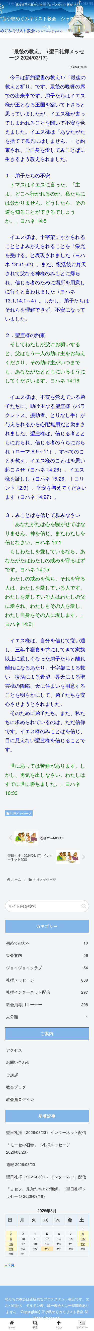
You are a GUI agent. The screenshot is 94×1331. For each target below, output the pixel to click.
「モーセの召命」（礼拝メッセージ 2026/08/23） (38, 1148)
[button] (83, 906)
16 (11, 1243)
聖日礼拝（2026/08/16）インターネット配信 (46, 1177)
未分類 (47, 1017)
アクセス (14, 1050)
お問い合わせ (18, 1062)
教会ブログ (16, 1087)
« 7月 (10, 1265)
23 (11, 1248)
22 (83, 1243)
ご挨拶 (12, 1074)
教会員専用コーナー (47, 1004)
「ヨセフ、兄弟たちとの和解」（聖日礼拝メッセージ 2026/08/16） (46, 1192)
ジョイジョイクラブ (47, 967)
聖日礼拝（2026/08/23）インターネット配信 (46, 1132)
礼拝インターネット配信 (47, 992)
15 (83, 1238)
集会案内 (47, 955)
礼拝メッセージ (20, 813)
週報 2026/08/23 (20, 1164)
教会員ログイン (20, 1099)
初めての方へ (47, 943)
